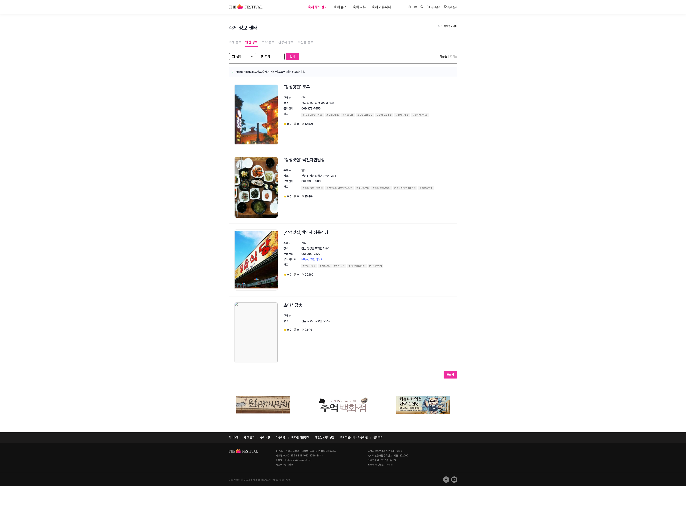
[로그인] (409, 7)
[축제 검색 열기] (422, 7)
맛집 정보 (251, 42)
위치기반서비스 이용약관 (354, 437)
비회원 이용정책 (300, 437)
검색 (292, 56)
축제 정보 (235, 42)
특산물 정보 (305, 42)
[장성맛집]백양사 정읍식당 (306, 232)
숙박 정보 (268, 42)
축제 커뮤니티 (381, 7)
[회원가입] (415, 7)
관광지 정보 (286, 42)
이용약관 (281, 437)
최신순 (443, 56)
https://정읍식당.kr (312, 259)
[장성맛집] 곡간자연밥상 (304, 159)
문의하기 (378, 437)
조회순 (453, 56)
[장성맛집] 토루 (297, 87)
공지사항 (265, 437)
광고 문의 (249, 437)
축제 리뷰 (359, 7)
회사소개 (233, 437)
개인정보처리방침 (325, 437)
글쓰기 (450, 374)
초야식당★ (293, 305)
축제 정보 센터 (318, 7)
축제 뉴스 (340, 7)
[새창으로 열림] (446, 479)
